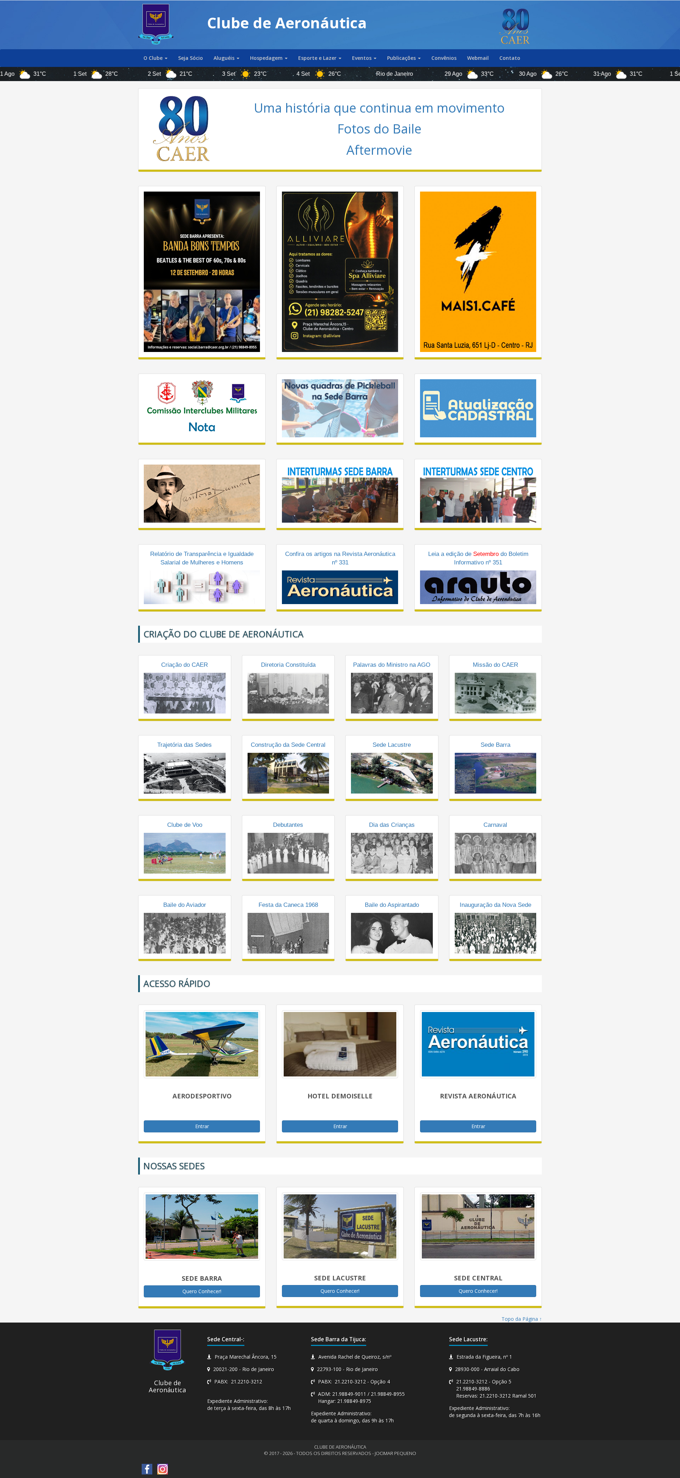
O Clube (153, 58)
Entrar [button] (202, 1126)
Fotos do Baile (379, 128)
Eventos (362, 58)
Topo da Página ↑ (522, 1318)
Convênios (444, 58)
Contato (509, 58)
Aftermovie (379, 150)
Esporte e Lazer (318, 58)
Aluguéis (225, 58)
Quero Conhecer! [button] (201, 1291)
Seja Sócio (190, 58)
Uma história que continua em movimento (379, 107)
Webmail (478, 58)
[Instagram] (162, 1468)
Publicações (402, 58)
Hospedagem (267, 58)
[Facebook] (147, 1468)
